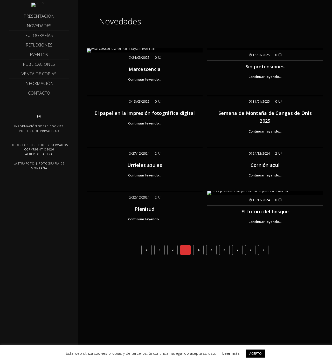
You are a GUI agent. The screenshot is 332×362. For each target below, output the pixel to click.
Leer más (231, 353)
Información (39, 83)
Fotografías (39, 35)
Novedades (39, 26)
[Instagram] (39, 116)
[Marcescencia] (145, 50)
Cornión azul (265, 165)
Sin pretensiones (265, 66)
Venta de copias (39, 74)
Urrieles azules (144, 165)
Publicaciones (39, 64)
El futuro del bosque (265, 211)
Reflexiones (39, 45)
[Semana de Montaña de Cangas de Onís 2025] (265, 95)
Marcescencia (145, 69)
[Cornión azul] (265, 147)
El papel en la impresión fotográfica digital (144, 113)
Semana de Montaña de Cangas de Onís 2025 (265, 117)
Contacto (39, 93)
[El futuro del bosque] (265, 193)
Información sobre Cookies (39, 126)
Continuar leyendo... (144, 79)
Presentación (39, 16)
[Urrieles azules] (145, 147)
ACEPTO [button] (255, 353)
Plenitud (144, 209)
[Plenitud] (145, 191)
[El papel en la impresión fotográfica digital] (145, 95)
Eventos (39, 54)
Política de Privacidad (39, 131)
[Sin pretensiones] (265, 49)
